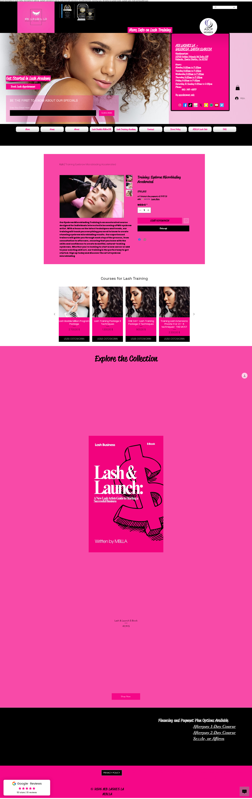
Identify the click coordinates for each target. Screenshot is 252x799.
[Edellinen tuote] (54, 314)
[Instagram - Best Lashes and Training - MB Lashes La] (180, 105)
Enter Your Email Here (20, 108)
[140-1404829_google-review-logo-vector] (195, 105)
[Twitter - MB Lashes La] (222, 105)
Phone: (178, 87)
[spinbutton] (144, 210)
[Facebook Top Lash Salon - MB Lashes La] (185, 105)
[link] (238, 87)
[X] (201, 105)
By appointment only (184, 94)
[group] (124, 314)
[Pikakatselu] (74, 302)
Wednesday (180, 74)
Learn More (155, 199)
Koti (62, 164)
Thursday (179, 77)
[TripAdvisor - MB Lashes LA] (211, 105)
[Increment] (148, 210)
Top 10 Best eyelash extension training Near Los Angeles (180, 715)
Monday (179, 67)
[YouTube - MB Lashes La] (216, 105)
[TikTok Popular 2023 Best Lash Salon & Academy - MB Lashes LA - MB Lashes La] (190, 105)
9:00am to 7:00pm (192, 67)
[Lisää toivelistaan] (186, 221)
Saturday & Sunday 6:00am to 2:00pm (193, 84)
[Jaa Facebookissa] (139, 239)
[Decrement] (140, 210)
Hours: (178, 64)
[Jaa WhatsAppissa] (145, 239)
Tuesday (179, 70)
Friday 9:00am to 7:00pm (187, 80)
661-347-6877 (186, 89)
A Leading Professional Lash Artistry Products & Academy (29, 711)
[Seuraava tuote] (194, 314)
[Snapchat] (206, 105)
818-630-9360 (189, 87)
